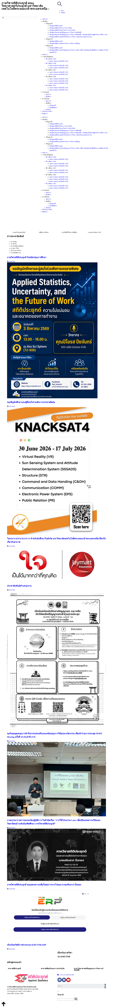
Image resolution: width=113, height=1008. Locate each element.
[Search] (105, 986)
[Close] (58, 991)
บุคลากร (44, 54)
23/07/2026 (12, 406)
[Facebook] (59, 980)
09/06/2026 (12, 828)
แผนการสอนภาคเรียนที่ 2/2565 (58, 90)
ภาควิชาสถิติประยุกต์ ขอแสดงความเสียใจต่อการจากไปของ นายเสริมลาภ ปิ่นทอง (44, 884)
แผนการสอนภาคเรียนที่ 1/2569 (58, 61)
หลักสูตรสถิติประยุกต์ (55, 25)
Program (48, 109)
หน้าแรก (45, 19)
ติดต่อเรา (45, 113)
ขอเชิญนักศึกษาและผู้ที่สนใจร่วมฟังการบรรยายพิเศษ (31, 402)
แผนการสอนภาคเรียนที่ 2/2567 (58, 74)
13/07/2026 (12, 546)
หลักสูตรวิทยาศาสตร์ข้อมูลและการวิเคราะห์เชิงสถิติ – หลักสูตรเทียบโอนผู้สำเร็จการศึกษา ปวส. (78, 34)
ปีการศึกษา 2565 (51, 85)
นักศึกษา (48, 96)
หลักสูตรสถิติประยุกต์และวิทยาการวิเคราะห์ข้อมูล (64, 43)
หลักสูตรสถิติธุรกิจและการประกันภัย (60, 28)
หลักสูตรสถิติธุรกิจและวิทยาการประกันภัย (62, 30)
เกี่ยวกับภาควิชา (47, 111)
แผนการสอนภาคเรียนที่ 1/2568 (58, 65)
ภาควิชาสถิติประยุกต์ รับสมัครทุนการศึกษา (26, 257)
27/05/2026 (12, 889)
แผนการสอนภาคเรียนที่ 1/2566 (58, 79)
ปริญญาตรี (52, 105)
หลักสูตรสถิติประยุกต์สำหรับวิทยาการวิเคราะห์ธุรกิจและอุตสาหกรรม (70, 37)
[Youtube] (68, 980)
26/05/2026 (12, 949)
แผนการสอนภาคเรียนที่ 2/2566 (58, 81)
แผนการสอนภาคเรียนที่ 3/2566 (58, 83)
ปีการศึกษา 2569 (51, 59)
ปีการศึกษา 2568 (51, 63)
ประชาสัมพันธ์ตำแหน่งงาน (19, 586)
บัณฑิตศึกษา (53, 107)
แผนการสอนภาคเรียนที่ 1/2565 (58, 87)
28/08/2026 (12, 261)
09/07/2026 (12, 590)
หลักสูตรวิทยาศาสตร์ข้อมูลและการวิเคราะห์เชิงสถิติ (65, 32)
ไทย (62, 10)
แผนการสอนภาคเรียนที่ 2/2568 (58, 67)
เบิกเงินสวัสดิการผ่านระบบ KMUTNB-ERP (26, 945)
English (63, 12)
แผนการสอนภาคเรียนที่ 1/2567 (58, 72)
